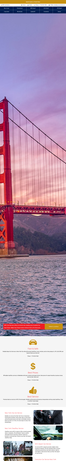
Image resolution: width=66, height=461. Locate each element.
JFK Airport (59, 8)
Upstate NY (33, 11)
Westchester (19, 11)
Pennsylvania (20, 8)
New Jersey (6, 8)
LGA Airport (46, 8)
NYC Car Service (6, 5)
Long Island (6, 11)
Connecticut (46, 11)
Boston (59, 11)
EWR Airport (33, 8)
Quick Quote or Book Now (33, 2)
